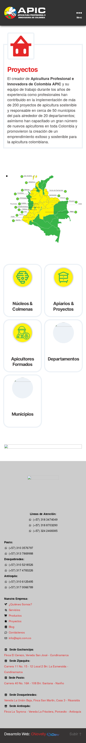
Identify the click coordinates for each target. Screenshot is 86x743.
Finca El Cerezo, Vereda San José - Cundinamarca (36, 655)
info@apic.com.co (20, 638)
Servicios (14, 610)
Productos (15, 615)
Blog (11, 627)
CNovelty (39, 733)
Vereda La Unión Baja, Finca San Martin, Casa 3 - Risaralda (42, 700)
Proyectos (15, 621)
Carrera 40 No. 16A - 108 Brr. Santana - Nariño (34, 683)
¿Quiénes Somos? (20, 604)
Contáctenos (17, 632)
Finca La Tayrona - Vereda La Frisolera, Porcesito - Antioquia (42, 711)
